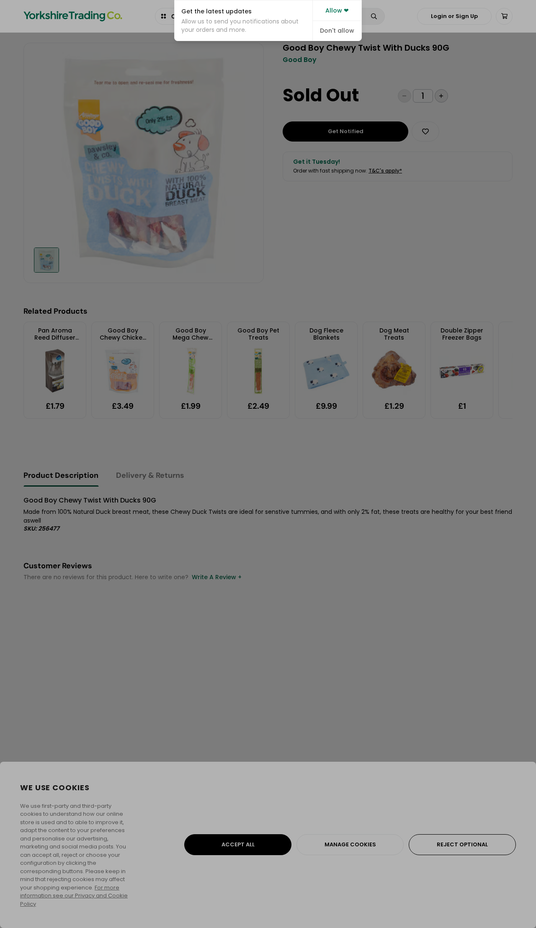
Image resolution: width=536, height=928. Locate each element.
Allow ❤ (337, 10)
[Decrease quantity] (404, 96)
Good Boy (300, 60)
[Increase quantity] (441, 96)
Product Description (60, 475)
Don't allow (337, 30)
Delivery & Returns (150, 475)
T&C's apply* (385, 170)
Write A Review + (217, 577)
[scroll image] (46, 260)
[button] (243, 20)
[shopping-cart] (504, 16)
